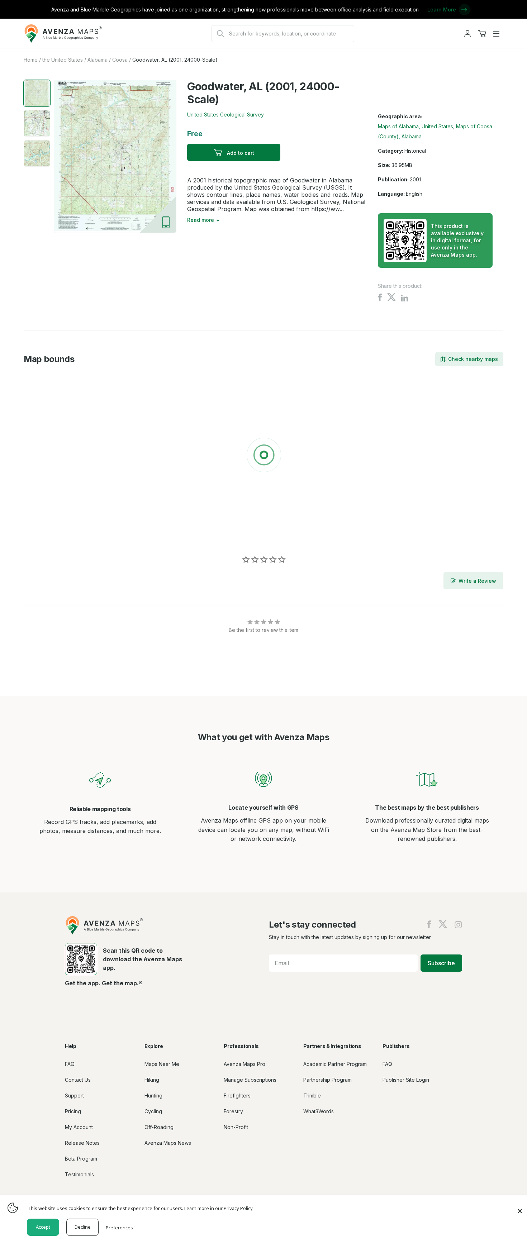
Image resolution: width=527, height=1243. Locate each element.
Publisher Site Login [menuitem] (406, 1080)
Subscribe (441, 963)
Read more (200, 220)
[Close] (519, 1207)
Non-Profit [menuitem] (236, 1127)
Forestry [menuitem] (233, 1111)
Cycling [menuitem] (153, 1111)
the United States (62, 60)
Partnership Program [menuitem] (327, 1080)
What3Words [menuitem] (318, 1111)
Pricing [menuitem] (73, 1111)
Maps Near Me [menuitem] (161, 1064)
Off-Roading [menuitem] (159, 1127)
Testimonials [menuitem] (79, 1174)
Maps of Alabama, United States (415, 126)
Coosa (120, 60)
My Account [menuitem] (79, 1127)
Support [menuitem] (74, 1095)
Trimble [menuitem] (312, 1095)
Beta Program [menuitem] (81, 1159)
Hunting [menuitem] (153, 1095)
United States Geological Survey (225, 114)
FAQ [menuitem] (70, 1064)
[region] (263, 456)
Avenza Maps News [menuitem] (167, 1143)
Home (31, 60)
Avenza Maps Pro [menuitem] (244, 1064)
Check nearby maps (473, 359)
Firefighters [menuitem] (237, 1095)
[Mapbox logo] (41, 534)
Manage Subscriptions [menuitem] (250, 1080)
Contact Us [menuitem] (78, 1080)
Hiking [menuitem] (151, 1080)
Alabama (97, 60)
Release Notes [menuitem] (82, 1143)
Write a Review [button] (477, 581)
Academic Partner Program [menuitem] (335, 1064)
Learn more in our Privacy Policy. (218, 1208)
